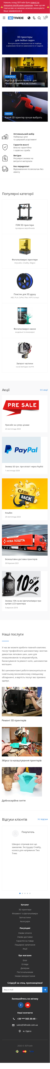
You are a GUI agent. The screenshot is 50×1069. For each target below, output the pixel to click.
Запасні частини (24, 363)
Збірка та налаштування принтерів (22, 760)
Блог (25, 960)
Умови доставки (25, 937)
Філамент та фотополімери (25, 913)
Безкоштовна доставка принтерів (21, 559)
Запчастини (25, 917)
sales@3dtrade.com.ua (27, 1025)
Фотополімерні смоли (25, 328)
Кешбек (8, 512)
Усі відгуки (43, 819)
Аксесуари (25, 921)
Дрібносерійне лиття (13, 800)
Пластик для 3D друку (25, 294)
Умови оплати (25, 933)
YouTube (27, 1005)
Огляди (24, 964)
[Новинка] (25, 72)
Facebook (21, 1005)
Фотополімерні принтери (25, 259)
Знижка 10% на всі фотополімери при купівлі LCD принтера (23, 602)
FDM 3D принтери (25, 225)
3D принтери (25, 909)
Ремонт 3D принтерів (14, 720)
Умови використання (25, 976)
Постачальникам (25, 972)
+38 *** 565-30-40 (26, 1018)
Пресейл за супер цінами (17, 425)
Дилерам (25, 968)
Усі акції (44, 390)
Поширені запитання (25, 944)
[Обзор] (25, 107)
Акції (25, 948)
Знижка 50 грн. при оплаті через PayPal (24, 466)
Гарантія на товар (25, 940)
